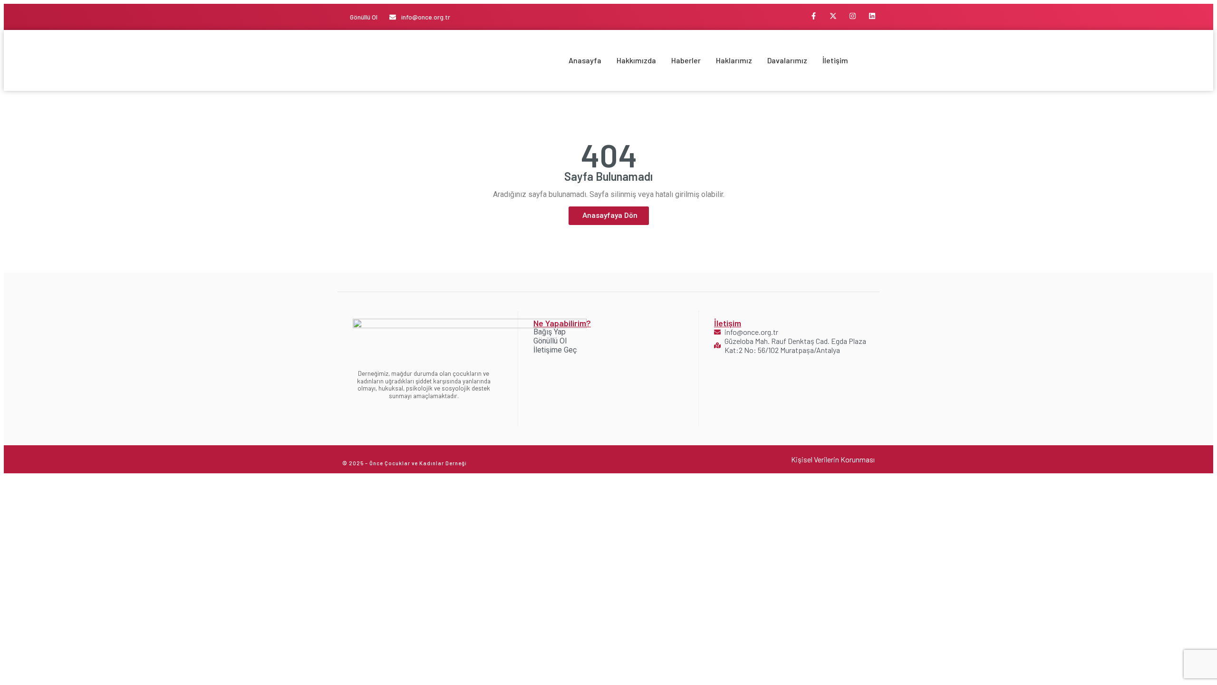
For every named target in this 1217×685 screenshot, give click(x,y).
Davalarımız (787, 60)
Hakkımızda (636, 60)
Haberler (686, 60)
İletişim (835, 60)
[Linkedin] (872, 16)
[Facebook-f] (814, 16)
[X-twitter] (833, 16)
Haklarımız (734, 60)
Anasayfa (585, 60)
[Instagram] (853, 16)
